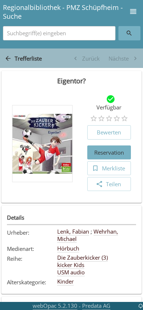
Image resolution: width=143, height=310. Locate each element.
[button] (133, 11)
